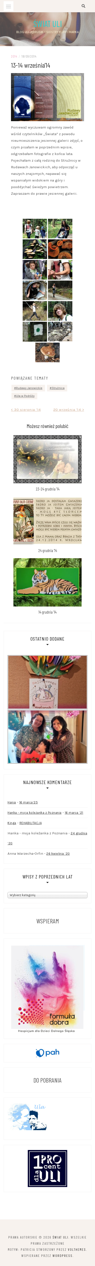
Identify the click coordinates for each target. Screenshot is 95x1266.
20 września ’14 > (68, 409)
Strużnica (58, 388)
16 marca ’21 (74, 812)
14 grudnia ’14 (47, 611)
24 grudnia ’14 (47, 550)
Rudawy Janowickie (29, 388)
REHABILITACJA (30, 823)
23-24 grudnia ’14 (47, 488)
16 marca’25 (28, 802)
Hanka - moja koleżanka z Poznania (35, 812)
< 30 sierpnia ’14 (26, 409)
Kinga (12, 823)
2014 (14, 56)
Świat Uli (47, 23)
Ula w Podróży (25, 396)
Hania (12, 802)
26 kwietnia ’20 (58, 853)
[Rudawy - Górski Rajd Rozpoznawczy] (35, 228)
